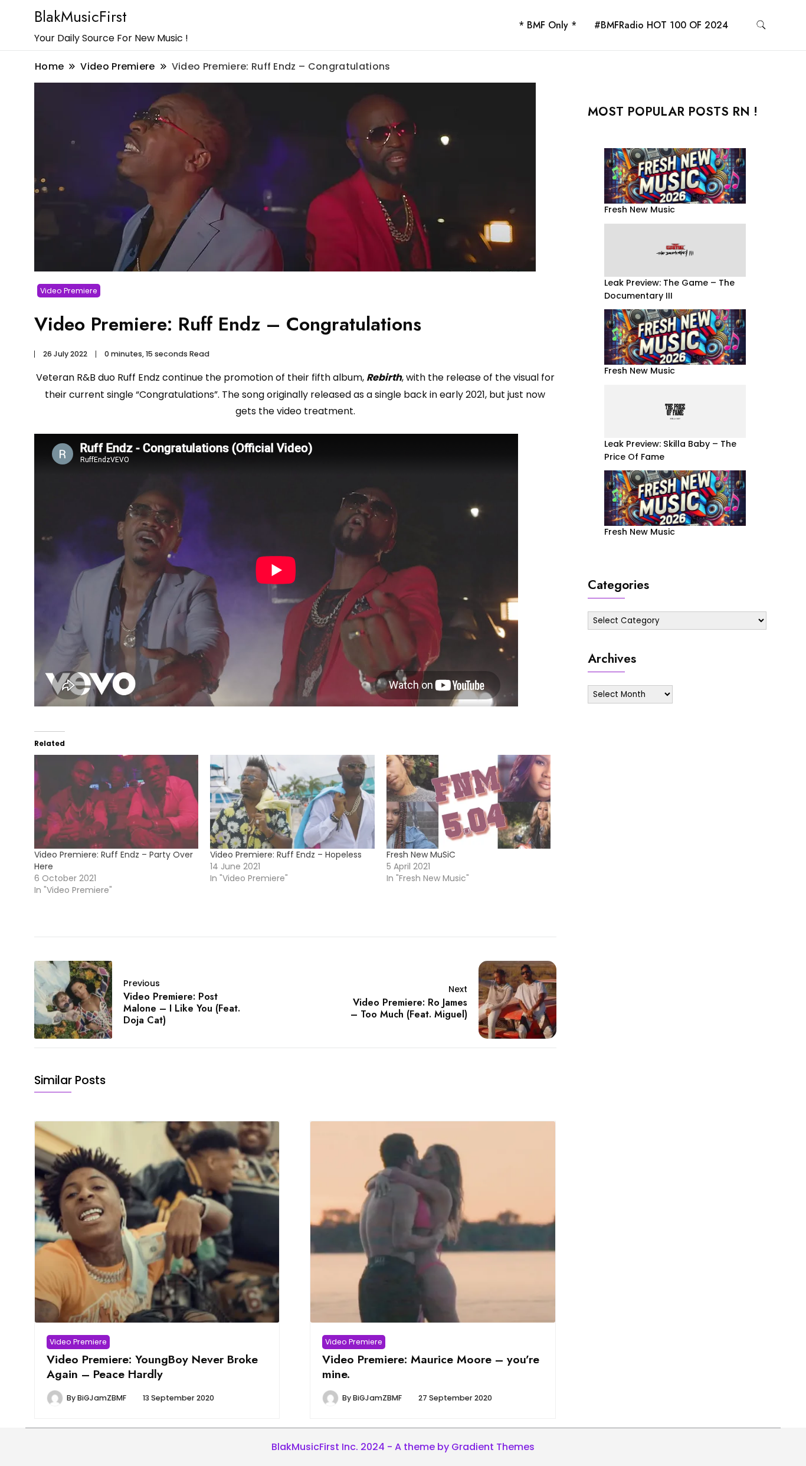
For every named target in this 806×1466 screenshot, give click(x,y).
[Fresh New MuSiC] (468, 802)
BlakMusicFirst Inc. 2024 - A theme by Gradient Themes (403, 1447)
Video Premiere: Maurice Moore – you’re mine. (430, 1366)
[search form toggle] (761, 25)
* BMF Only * (547, 25)
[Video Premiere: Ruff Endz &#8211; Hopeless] (292, 802)
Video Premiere (68, 291)
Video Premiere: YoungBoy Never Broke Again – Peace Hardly (152, 1366)
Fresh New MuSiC (421, 854)
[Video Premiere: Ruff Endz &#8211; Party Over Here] (116, 802)
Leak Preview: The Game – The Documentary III (669, 289)
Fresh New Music (639, 209)
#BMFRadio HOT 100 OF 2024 (661, 25)
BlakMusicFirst (80, 16)
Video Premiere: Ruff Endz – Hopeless (286, 854)
